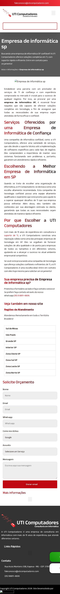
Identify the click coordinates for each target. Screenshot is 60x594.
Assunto (7, 445)
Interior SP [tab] (11, 347)
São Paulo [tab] (11, 335)
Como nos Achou (10, 431)
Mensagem (8, 459)
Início (3, 69)
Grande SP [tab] (11, 341)
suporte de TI (11, 235)
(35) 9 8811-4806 (21, 295)
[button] (53, 13)
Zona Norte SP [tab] (13, 372)
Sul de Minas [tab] (12, 328)
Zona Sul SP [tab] (11, 360)
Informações (12, 69)
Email (5, 403)
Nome (6, 389)
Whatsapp (7, 417)
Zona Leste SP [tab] (13, 366)
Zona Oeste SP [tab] (13, 354)
